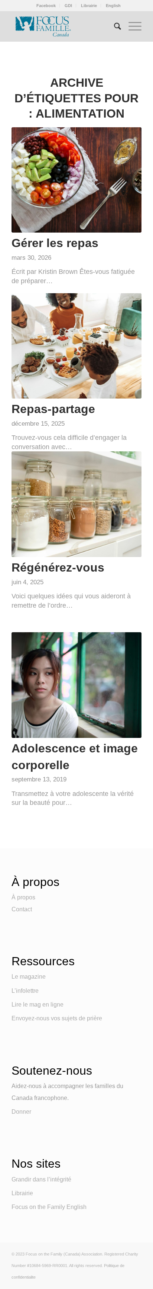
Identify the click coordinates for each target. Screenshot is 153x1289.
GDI (68, 5)
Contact (22, 909)
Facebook (46, 5)
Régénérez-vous (58, 567)
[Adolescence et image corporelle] (76, 685)
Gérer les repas (55, 243)
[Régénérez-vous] (76, 504)
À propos (23, 897)
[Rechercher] (114, 26)
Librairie (89, 5)
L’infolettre (25, 991)
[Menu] (131, 26)
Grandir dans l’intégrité (41, 1179)
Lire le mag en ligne (38, 1004)
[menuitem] (46, 5)
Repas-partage (53, 409)
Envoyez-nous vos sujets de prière (57, 1018)
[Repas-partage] (76, 346)
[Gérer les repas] (76, 180)
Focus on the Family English (49, 1207)
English (113, 5)
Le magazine (29, 976)
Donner (21, 1112)
